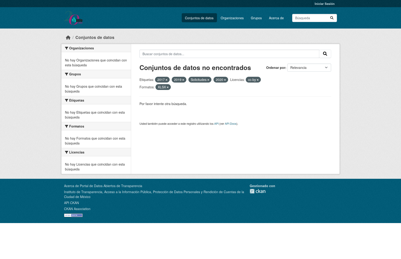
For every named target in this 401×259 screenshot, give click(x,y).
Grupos (256, 18)
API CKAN (71, 202)
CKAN (257, 191)
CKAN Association (77, 208)
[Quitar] (166, 80)
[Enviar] (331, 18)
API (216, 123)
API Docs (230, 123)
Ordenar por (275, 67)
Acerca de (276, 18)
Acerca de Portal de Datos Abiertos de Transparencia (103, 185)
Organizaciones (232, 18)
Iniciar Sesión (325, 3)
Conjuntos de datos (199, 18)
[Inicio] (68, 37)
